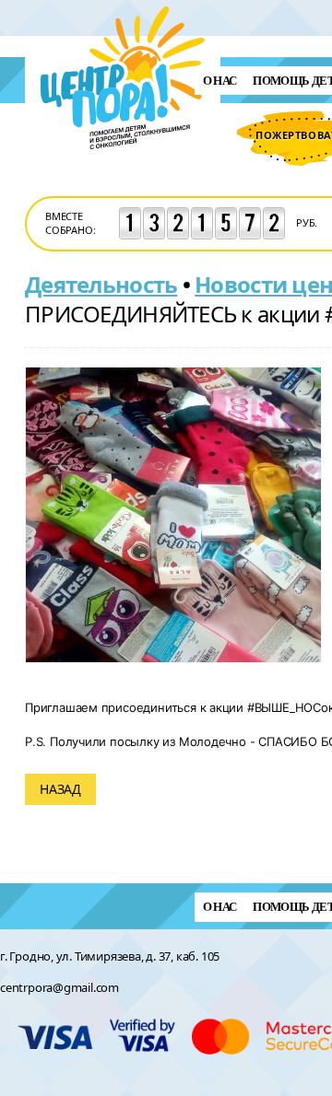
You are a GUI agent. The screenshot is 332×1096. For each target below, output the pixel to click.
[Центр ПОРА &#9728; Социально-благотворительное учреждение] (123, 173)
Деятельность (101, 284)
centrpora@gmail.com (59, 987)
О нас (220, 80)
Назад (60, 789)
